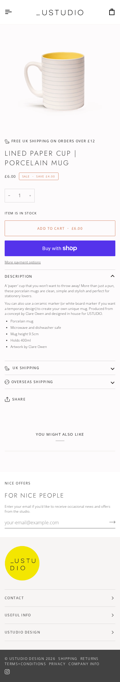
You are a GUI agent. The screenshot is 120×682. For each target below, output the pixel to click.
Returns (89, 658)
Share (19, 399)
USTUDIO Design (26, 658)
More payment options (23, 262)
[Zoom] (20, 119)
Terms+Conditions (25, 663)
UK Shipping (25, 367)
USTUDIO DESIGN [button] (22, 632)
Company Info (83, 663)
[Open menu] (13, 12)
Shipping (67, 658)
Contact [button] (14, 597)
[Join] (110, 522)
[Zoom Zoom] (60, 79)
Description (18, 276)
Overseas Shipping (32, 381)
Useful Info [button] (18, 615)
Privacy (57, 663)
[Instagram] (7, 671)
